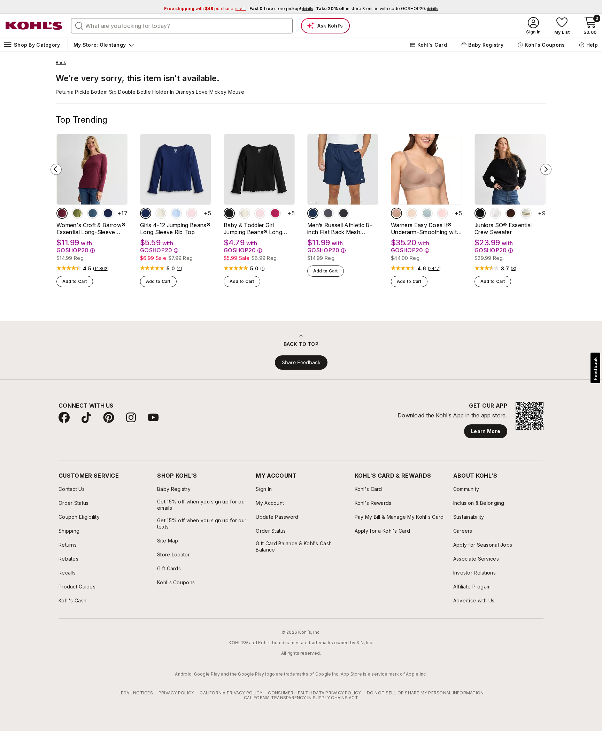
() (101, 269)
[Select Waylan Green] (77, 213)
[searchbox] (182, 25)
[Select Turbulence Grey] (328, 213)
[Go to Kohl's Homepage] (34, 26)
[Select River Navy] (145, 213)
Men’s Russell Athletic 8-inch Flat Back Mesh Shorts (339, 229)
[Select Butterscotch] (411, 213)
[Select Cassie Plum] (510, 213)
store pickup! (281, 8)
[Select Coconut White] (495, 213)
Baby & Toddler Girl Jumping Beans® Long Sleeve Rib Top (253, 229)
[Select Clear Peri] (176, 213)
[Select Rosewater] (442, 213)
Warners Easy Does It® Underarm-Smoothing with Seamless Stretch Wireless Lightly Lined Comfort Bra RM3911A (426, 229)
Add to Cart (74, 281)
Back (61, 62)
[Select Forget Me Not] (427, 213)
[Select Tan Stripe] (526, 213)
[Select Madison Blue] (92, 213)
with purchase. (205, 8)
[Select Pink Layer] (191, 213)
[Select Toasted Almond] (396, 213)
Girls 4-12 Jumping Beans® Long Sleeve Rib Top (175, 229)
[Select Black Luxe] (229, 213)
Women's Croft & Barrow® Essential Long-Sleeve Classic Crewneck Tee (90, 229)
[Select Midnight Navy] (312, 213)
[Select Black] (343, 213)
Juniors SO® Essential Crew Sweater (503, 229)
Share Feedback (301, 362)
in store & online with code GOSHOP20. (377, 8)
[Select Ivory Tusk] (161, 213)
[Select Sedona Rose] (275, 213)
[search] (79, 25)
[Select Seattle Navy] (108, 213)
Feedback (595, 368)
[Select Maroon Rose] (62, 213)
